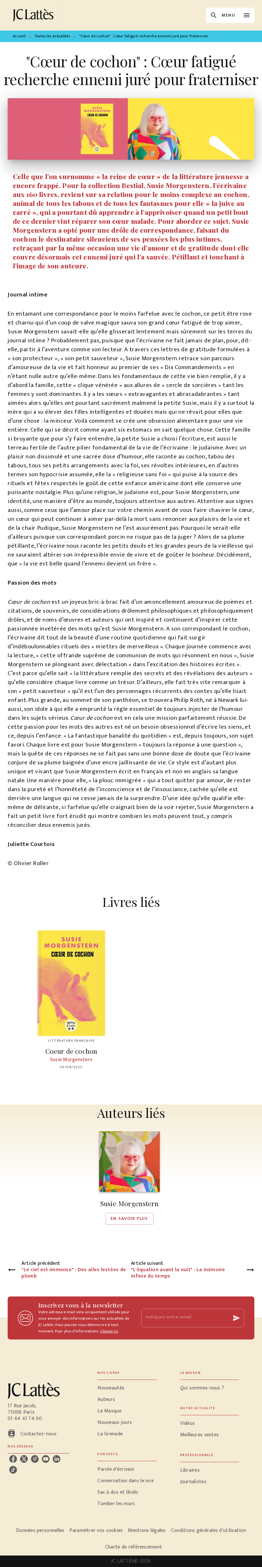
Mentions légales (147, 1530)
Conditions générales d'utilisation (208, 1530)
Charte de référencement (133, 1547)
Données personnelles (40, 1530)
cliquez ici (109, 1331)
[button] (129, 1177)
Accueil (19, 36)
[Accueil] (34, 15)
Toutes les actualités (52, 36)
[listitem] (13, 1459)
